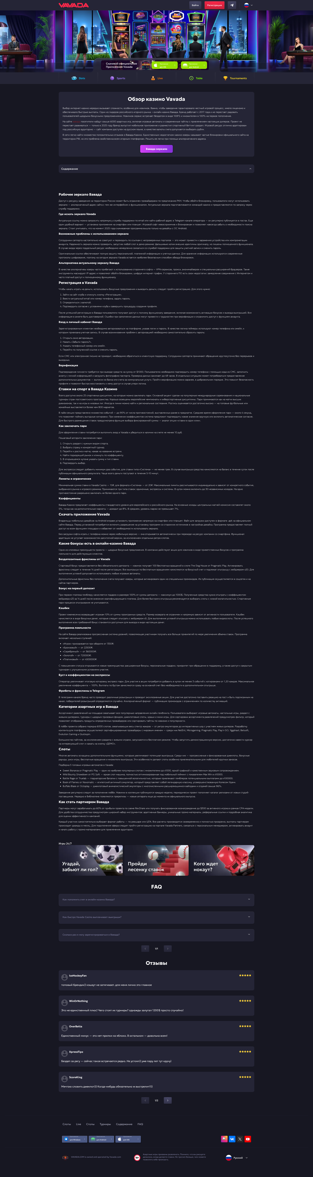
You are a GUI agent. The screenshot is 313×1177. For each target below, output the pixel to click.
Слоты (67, 1124)
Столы (90, 1124)
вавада (76, 121)
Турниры (105, 1124)
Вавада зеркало (156, 148)
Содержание (124, 1124)
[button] (309, 41)
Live (78, 1124)
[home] (74, 5)
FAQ (140, 1124)
